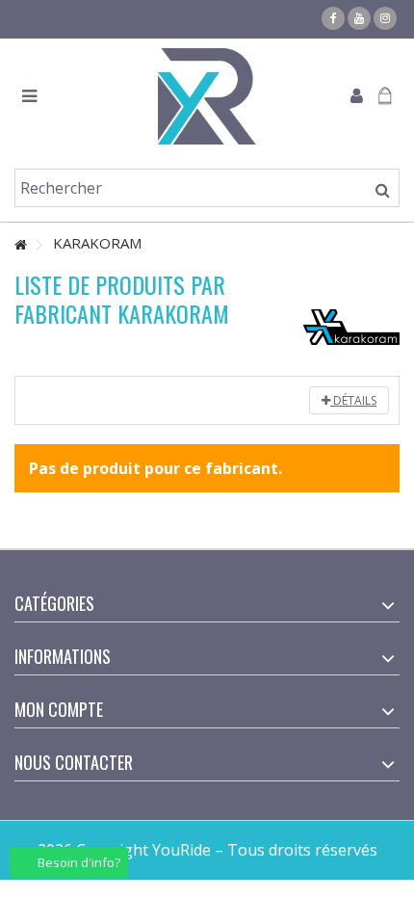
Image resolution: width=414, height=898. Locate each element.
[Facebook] (333, 18)
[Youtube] (359, 18)
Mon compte (58, 709)
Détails (353, 400)
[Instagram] (385, 18)
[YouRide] (207, 96)
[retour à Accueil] (20, 245)
